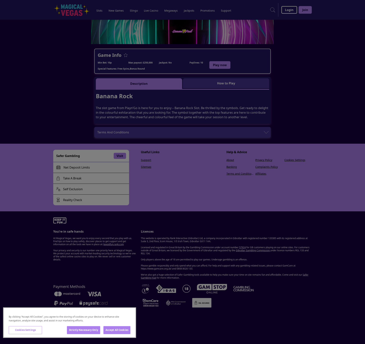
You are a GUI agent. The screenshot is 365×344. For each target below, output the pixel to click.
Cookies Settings (25, 330)
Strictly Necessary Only (83, 330)
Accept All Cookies (117, 330)
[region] (69, 322)
